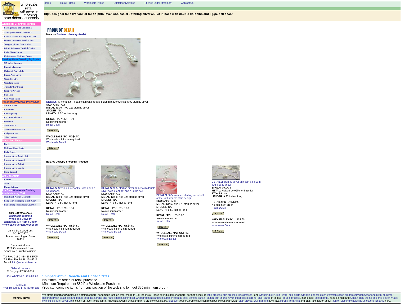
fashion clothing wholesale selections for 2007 (358, 300)
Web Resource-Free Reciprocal (21, 287)
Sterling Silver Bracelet (14, 160)
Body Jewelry (10, 152)
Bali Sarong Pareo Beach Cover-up (20, 205)
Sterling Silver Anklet (14, 164)
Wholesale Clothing (23, 190)
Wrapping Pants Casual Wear (17, 44)
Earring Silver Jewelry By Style (20, 59)
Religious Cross (11, 133)
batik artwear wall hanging (254, 300)
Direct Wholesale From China (21, 276)
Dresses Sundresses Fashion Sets (19, 40)
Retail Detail (53, 124)
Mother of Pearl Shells (14, 71)
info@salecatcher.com (24, 262)
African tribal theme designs (366, 297)
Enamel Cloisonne (12, 67)
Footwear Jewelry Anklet (71, 34)
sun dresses (230, 294)
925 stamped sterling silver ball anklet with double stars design (180, 197)
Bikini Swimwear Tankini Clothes (19, 48)
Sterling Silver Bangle (14, 168)
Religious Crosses (12, 91)
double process (291, 297)
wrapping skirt (267, 294)
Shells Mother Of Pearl (14, 129)
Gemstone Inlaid (11, 83)
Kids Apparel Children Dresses (18, 56)
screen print (321, 297)
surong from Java (290, 300)
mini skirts (294, 294)
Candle (7, 179)
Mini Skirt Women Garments (17, 197)
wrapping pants (310, 294)
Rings (6, 144)
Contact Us (187, 2)
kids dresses (245, 294)
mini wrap (281, 294)
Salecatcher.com (20, 268)
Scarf (6, 183)
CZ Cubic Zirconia (13, 63)
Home (47, 2)
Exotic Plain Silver (12, 75)
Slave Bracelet (10, 172)
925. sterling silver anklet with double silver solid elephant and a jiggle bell (128, 190)
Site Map (21, 284)
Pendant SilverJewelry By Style (20, 102)
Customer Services (124, 2)
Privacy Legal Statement (158, 2)
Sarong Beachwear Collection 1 (18, 28)
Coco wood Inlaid (12, 99)
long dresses (214, 294)
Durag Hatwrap (11, 187)
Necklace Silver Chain (14, 148)
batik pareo (264, 297)
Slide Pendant (10, 137)
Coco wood (9, 109)
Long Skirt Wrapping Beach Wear (20, 201)
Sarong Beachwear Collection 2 (18, 32)
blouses (173, 300)
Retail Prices (67, 2)
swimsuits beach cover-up (57, 300)
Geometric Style (11, 79)
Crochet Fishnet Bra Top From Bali (20, 36)
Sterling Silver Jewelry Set (16, 156)
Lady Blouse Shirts (13, 52)
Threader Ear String (13, 87)
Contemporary (10, 113)
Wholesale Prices (94, 2)
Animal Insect (10, 105)
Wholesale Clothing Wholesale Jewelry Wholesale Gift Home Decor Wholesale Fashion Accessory (20, 220)
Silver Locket (10, 125)
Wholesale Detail (56, 142)
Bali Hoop (9, 95)
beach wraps (390, 297)
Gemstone (8, 121)
